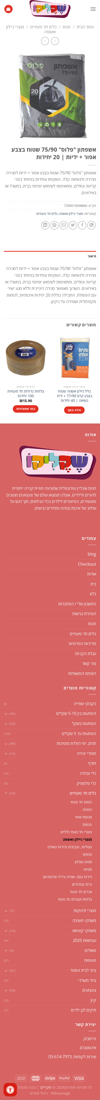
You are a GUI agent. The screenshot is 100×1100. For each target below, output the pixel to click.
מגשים (87, 824)
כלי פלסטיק (86, 783)
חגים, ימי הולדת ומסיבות (76, 743)
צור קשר (89, 663)
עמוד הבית (85, 27)
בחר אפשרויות (25, 409)
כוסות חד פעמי (81, 802)
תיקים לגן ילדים (83, 1010)
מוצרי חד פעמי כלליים (76, 831)
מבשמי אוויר (83, 816)
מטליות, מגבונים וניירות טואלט (69, 846)
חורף (92, 763)
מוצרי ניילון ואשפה (71, 213)
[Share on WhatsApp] (91, 225)
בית (93, 584)
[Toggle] (6, 714)
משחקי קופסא (84, 930)
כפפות (87, 809)
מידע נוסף (74, 410)
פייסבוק (89, 1038)
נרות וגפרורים (82, 884)
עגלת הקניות (85, 653)
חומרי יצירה (86, 753)
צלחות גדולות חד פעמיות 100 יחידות (25, 393)
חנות (67, 27)
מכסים (87, 854)
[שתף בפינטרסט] (54, 225)
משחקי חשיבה (84, 920)
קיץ (93, 1000)
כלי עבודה (88, 773)
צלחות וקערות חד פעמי (75, 899)
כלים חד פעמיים (43, 27)
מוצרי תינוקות (85, 910)
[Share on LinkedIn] (45, 225)
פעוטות (90, 960)
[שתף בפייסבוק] (82, 225)
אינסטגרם (88, 1047)
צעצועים (89, 990)
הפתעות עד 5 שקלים (79, 733)
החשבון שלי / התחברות (77, 604)
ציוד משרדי (87, 980)
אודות (91, 574)
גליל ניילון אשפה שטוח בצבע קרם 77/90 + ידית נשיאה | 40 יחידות (74, 396)
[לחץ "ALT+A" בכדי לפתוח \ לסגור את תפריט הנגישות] (10, 1089)
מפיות (88, 869)
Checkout (87, 564)
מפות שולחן (83, 861)
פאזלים (90, 950)
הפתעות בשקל (84, 723)
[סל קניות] (8, 9)
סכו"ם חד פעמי (81, 891)
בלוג (92, 594)
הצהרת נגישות (84, 613)
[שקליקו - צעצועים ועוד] (50, 9)
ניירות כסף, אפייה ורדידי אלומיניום (67, 876)
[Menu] (93, 9)
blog (92, 554)
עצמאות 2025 (84, 940)
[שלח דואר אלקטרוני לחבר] (63, 225)
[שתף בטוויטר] (73, 225)
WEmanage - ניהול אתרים (50, 1093)
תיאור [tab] (92, 256)
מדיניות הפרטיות (82, 643)
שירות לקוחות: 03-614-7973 (72, 1057)
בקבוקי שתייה (85, 703)
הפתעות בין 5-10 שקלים (76, 713)
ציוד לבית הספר (83, 970)
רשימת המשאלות (82, 673)
